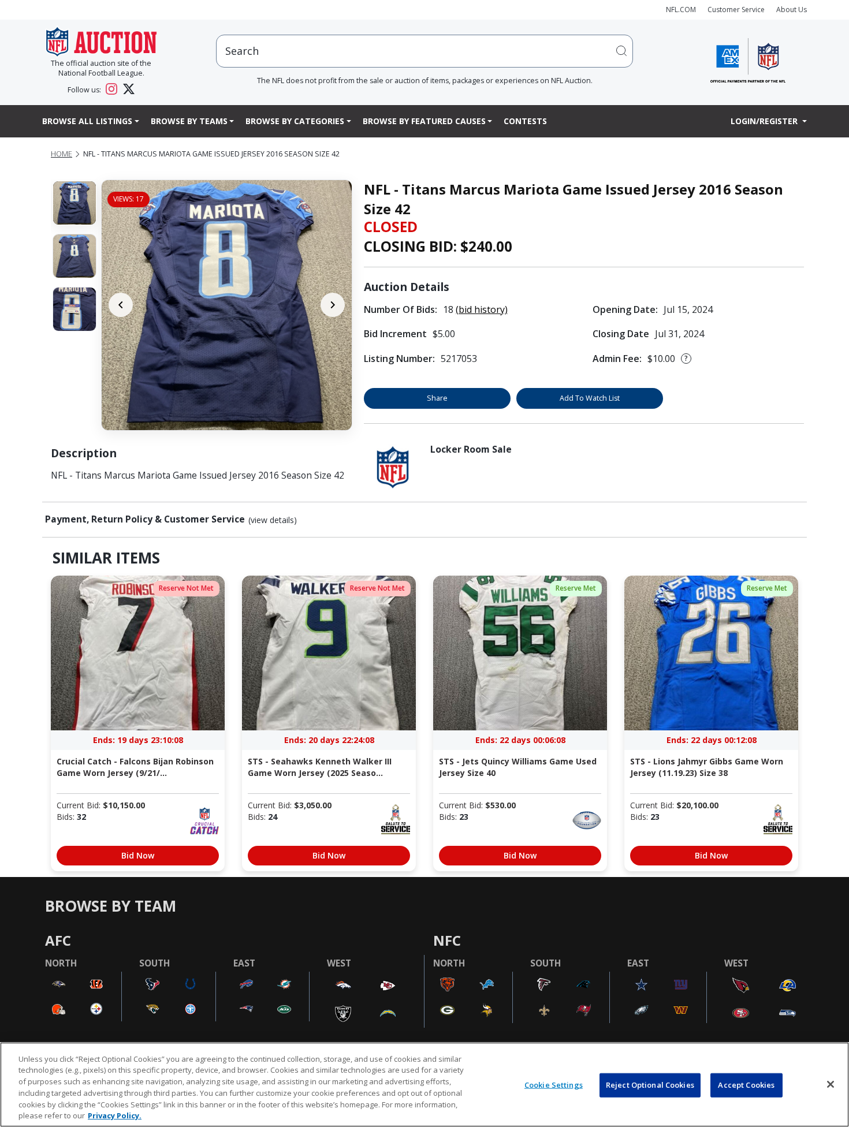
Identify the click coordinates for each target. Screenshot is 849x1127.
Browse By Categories (294, 120)
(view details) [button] (272, 520)
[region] (424, 1084)
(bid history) (482, 309)
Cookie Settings (553, 1085)
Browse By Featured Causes (424, 120)
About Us (791, 9)
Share (437, 398)
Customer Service (736, 9)
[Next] (333, 305)
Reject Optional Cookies (650, 1085)
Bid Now (137, 855)
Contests (525, 120)
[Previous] (121, 305)
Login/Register (765, 120)
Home (61, 154)
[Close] (830, 1084)
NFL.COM (681, 9)
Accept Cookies (746, 1085)
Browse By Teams (189, 120)
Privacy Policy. (115, 1115)
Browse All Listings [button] (87, 120)
